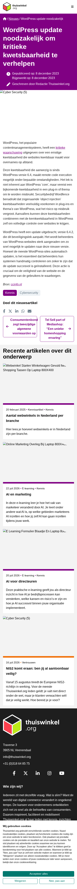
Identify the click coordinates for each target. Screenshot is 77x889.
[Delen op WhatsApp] (23, 311)
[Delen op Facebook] (4, 311)
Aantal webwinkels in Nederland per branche (34, 418)
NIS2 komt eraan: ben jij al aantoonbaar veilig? (37, 671)
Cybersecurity (29, 292)
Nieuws (14, 18)
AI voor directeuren (21, 581)
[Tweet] (10, 311)
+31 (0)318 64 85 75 (16, 763)
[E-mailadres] (29, 311)
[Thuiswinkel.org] (14, 6)
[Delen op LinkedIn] (17, 311)
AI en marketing (18, 494)
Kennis (10, 292)
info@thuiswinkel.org (17, 756)
